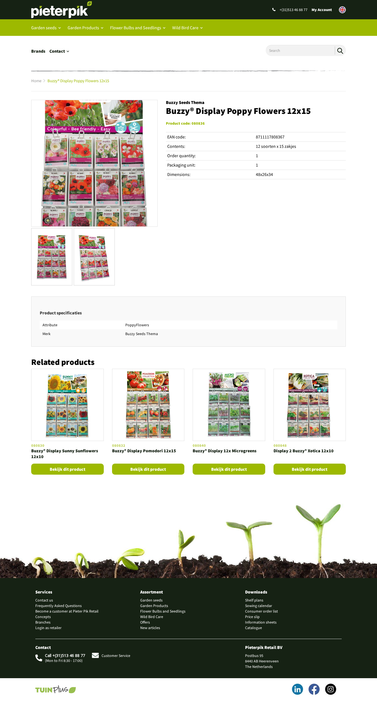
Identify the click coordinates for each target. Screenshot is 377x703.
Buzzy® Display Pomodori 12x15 (144, 450)
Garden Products (83, 27)
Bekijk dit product (67, 469)
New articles (150, 627)
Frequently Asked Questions (58, 605)
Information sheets (261, 622)
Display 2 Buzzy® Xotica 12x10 (304, 450)
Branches (43, 622)
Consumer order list (261, 611)
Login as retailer (48, 627)
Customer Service (116, 655)
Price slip (252, 616)
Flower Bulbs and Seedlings (135, 27)
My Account (322, 9)
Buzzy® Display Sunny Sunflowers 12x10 (64, 453)
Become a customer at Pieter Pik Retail (67, 611)
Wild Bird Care (185, 27)
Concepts (43, 616)
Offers (145, 622)
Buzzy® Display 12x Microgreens (224, 450)
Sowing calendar (258, 605)
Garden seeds (44, 27)
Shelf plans (254, 600)
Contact (57, 51)
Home (36, 80)
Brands (38, 51)
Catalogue (253, 627)
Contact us (44, 600)
